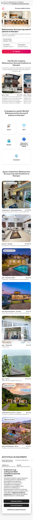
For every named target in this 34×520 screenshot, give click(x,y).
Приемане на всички (16, 501)
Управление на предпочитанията (16, 509)
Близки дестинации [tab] (7, 460)
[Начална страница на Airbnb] (3, 8)
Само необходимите (16, 505)
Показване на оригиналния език (20, 3)
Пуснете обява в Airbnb (22, 8)
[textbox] (9, 47)
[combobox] (16, 41)
